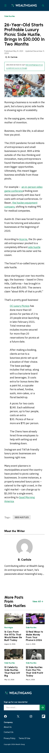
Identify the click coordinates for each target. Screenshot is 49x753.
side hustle (34, 247)
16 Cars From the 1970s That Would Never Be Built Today (13, 635)
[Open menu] (5, 5)
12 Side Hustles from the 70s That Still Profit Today (34, 671)
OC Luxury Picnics (19, 305)
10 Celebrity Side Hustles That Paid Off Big (12, 671)
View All (36, 601)
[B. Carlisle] (24, 547)
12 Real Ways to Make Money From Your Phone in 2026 (34, 635)
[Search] (43, 5)
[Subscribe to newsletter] (42, 707)
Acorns (23, 239)
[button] (24, 457)
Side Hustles (9, 16)
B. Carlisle (12, 57)
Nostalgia (8, 627)
